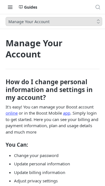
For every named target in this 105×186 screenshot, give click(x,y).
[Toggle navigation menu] (10, 7)
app (66, 113)
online (12, 113)
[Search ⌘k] (97, 7)
